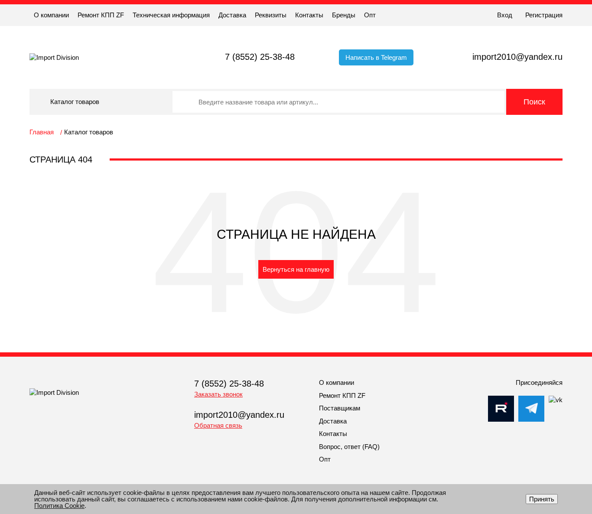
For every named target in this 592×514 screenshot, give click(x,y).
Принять (541, 499)
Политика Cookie (59, 505)
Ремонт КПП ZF (101, 15)
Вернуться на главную (296, 269)
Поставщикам (339, 408)
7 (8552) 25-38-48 (260, 57)
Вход (504, 15)
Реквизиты (270, 15)
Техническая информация (171, 15)
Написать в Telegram (376, 57)
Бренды (343, 15)
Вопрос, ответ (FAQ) (349, 446)
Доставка (232, 15)
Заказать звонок (218, 394)
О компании (51, 15)
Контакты (309, 15)
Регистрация (544, 15)
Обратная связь (218, 425)
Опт (370, 15)
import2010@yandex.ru (517, 57)
